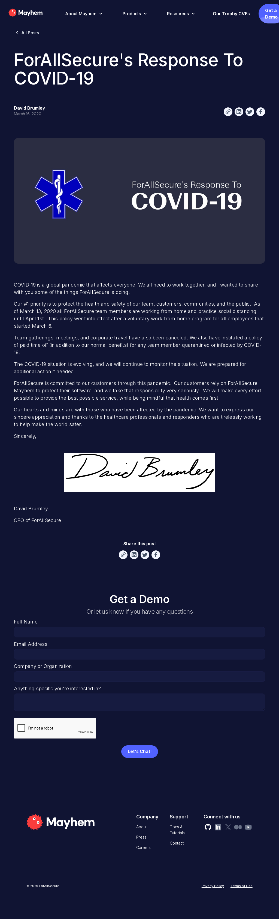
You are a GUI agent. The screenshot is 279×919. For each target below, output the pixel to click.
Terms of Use (242, 886)
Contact (177, 843)
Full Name (26, 622)
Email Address (30, 644)
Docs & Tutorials (177, 829)
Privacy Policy (213, 886)
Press (141, 837)
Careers (143, 847)
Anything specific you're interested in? (57, 688)
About (141, 826)
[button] (83, 13)
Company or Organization (43, 666)
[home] (33, 13)
